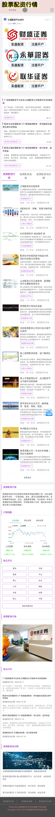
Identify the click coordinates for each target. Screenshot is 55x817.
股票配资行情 (26, 318)
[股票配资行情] (19, 4)
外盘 (14, 592)
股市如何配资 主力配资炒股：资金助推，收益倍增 (24, 792)
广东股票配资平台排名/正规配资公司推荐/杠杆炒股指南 (25, 678)
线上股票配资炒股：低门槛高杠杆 (35, 354)
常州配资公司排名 (28, 428)
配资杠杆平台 (26, 296)
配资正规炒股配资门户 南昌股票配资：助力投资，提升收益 (26, 715)
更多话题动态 (27, 606)
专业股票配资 (26, 245)
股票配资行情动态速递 (31, 305)
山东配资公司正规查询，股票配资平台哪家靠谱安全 (35, 282)
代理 (40, 598)
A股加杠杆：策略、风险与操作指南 (36, 210)
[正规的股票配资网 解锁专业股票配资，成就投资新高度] (27, 760)
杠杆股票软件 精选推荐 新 (32, 233)
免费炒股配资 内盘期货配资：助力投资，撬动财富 (24, 785)
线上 (14, 598)
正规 (40, 568)
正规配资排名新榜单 (30, 186)
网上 (14, 580)
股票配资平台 (9, 117)
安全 (40, 580)
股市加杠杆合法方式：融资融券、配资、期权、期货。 (34, 405)
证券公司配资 (26, 223)
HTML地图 (42, 807)
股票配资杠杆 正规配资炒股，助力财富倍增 (20, 732)
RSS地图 (33, 807)
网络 (40, 586)
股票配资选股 (26, 393)
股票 (14, 574)
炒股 (40, 592)
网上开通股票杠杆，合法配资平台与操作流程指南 (35, 379)
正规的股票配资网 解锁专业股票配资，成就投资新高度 (24, 771)
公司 (14, 586)
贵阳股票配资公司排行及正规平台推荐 (35, 329)
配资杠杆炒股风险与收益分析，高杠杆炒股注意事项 (35, 257)
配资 (14, 568)
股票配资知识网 (27, 271)
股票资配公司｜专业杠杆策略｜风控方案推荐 (35, 452)
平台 (40, 574)
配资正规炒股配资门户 (12, 165)
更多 (47, 19)
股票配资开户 (26, 198)
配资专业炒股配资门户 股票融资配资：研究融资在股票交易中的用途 (27, 696)
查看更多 (27, 477)
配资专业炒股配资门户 (12, 141)
